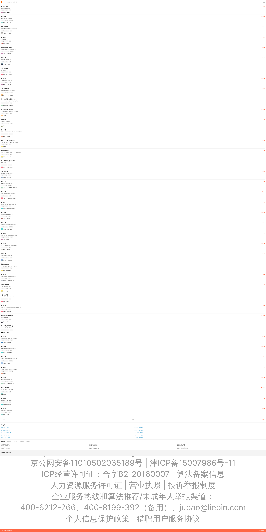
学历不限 (11, 20)
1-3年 (7, 134)
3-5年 (7, 10)
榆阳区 (3, 10)
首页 (44, 456)
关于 (221, 456)
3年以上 (7, 103)
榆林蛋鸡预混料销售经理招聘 (182, 448)
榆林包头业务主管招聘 (138, 432)
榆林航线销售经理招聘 (138, 435)
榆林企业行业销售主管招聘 (94, 448)
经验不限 (6, 92)
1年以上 (6, 20)
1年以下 (6, 82)
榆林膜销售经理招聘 (5, 427)
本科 (10, 10)
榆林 (2, 82)
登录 (264, 2)
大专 (11, 30)
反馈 (133, 456)
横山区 (3, 247)
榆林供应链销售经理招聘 (6, 432)
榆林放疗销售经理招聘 (138, 437)
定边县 (3, 350)
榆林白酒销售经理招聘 (138, 427)
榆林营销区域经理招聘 (5, 435)
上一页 (3, 419)
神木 (2, 20)
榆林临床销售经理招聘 (138, 430)
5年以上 (7, 30)
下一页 (262, 419)
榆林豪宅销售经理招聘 (5, 430)
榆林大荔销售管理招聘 (5, 437)
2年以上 (7, 51)
